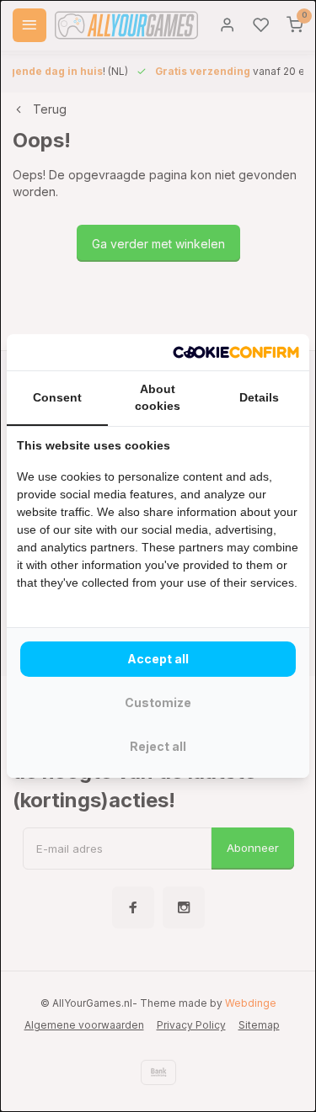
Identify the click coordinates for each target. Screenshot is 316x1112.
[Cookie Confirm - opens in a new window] (236, 352)
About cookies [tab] (157, 397)
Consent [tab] (57, 397)
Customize (158, 702)
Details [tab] (259, 397)
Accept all (158, 659)
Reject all (158, 746)
